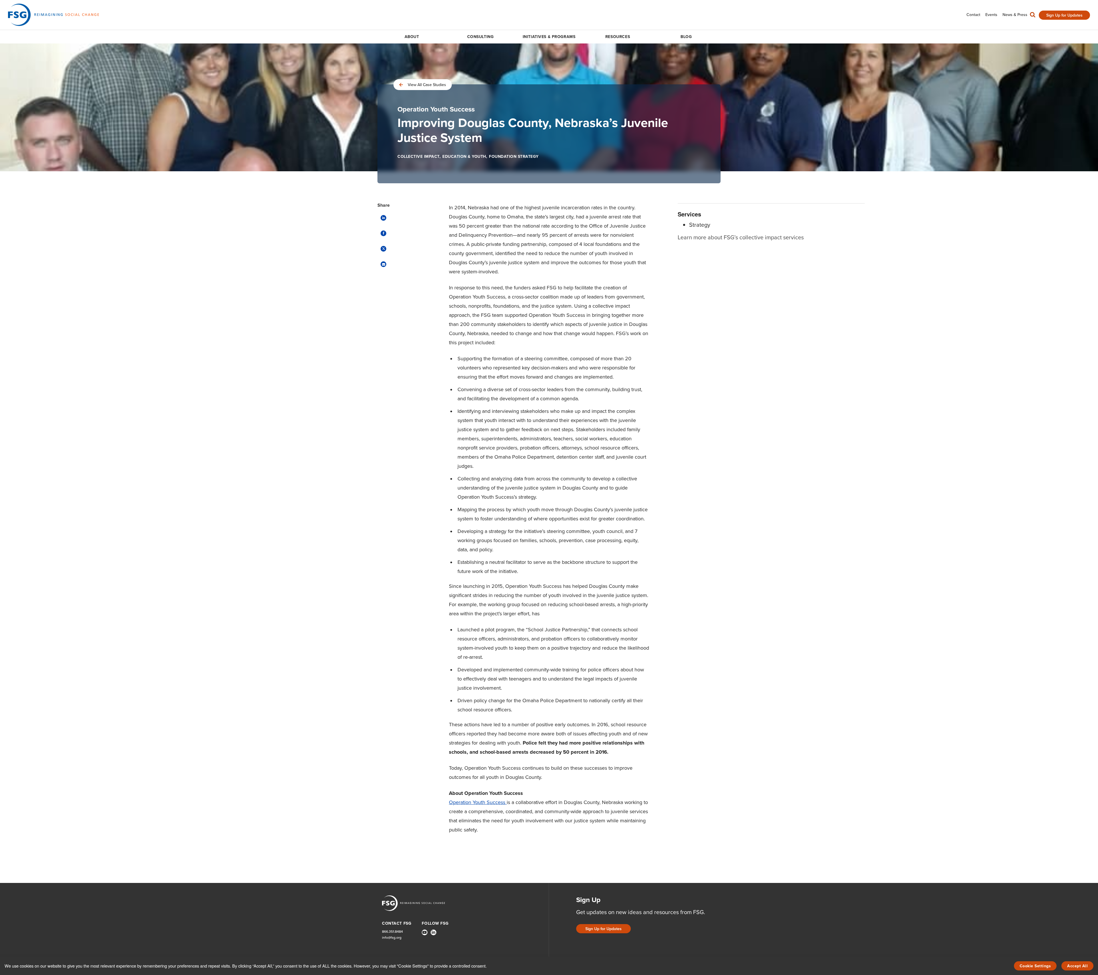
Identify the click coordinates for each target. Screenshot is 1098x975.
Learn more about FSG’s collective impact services (741, 237)
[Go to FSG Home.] (53, 14)
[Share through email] (383, 264)
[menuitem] (973, 15)
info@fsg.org (391, 938)
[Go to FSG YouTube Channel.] (424, 932)
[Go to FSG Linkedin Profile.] (433, 932)
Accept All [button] (1077, 966)
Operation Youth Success (478, 802)
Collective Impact (418, 157)
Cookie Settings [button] (1035, 966)
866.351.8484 (392, 932)
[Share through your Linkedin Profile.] (383, 218)
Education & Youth (464, 157)
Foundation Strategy (514, 157)
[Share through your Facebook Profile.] (383, 233)
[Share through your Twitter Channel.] (383, 249)
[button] (1032, 16)
